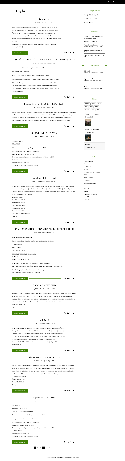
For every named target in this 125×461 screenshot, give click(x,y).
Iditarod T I (87, 169)
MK (35, 2)
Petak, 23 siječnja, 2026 (47, 136)
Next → (51, 448)
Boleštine (45, 2)
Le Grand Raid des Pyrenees (92, 172)
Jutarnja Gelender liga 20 (91, 15)
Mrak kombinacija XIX (90, 19)
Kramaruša (87, 164)
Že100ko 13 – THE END (44, 285)
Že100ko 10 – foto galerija (92, 114)
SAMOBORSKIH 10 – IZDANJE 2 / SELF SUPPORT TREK (44, 229)
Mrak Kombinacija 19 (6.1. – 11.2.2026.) (93, 46)
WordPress (76, 457)
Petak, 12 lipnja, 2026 (47, 23)
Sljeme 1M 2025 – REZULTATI (44, 357)
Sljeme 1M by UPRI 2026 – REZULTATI (44, 103)
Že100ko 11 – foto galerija (92, 129)
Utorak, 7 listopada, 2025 (47, 232)
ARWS (86, 191)
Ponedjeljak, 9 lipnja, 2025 (47, 323)
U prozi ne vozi (88, 79)
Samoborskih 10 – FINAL (44, 177)
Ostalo (56, 2)
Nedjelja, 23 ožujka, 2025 (47, 361)
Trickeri (86, 175)
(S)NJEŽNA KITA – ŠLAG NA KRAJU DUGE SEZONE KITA (44, 59)
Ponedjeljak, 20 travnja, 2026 (47, 63)
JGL (27, 2)
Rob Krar (86, 188)
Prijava (66, 2)
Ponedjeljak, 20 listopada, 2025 (47, 181)
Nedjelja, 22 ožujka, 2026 (47, 107)
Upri (15, 2)
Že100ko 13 (44, 319)
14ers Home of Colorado (90, 194)
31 (46, 448)
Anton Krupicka (88, 178)
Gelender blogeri (88, 161)
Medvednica (87, 186)
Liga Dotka (87, 199)
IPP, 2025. (87, 71)
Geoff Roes (87, 180)
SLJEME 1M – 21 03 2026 (44, 133)
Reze (21, 2)
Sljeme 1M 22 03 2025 (44, 397)
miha (86, 80)
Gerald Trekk (87, 197)
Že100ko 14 (44, 19)
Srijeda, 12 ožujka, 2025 (47, 401)
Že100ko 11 (88, 144)
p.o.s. (38, 23)
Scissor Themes (56, 457)
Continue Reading (20, 53)
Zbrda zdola (87, 87)
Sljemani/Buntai (88, 22)
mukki (86, 72)
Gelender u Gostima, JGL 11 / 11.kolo (94, 56)
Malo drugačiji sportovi (90, 183)
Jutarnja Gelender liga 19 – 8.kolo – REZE (93, 51)
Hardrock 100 (87, 167)
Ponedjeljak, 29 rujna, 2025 (47, 289)
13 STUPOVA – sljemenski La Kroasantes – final (94, 37)
